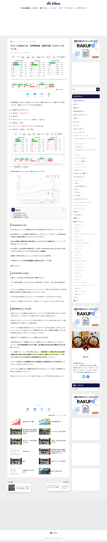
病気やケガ (78, 170)
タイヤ (77, 252)
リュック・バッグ (80, 282)
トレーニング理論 (80, 161)
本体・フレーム (80, 291)
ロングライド (79, 208)
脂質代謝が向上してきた (21, 217)
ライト (77, 279)
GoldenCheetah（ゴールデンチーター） (86, 140)
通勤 (77, 189)
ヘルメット (79, 270)
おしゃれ (76, 122)
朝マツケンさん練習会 (19, 126)
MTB (75, 104)
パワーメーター (80, 267)
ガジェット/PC (78, 129)
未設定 (76, 218)
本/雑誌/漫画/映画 (80, 186)
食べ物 (77, 192)
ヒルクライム (79, 164)
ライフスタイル (69, 8)
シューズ (78, 246)
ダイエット (79, 180)
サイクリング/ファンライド (83, 202)
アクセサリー (79, 225)
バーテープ (78, 264)
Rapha (76, 108)
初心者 (76, 211)
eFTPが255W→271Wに (20, 215)
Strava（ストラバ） (80, 115)
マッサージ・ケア (80, 167)
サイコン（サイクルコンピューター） (86, 234)
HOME (54, 533)
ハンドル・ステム (80, 261)
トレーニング (52, 8)
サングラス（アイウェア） (83, 243)
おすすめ (35, 8)
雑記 (75, 301)
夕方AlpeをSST (24, 113)
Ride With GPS (78, 111)
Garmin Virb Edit (79, 101)
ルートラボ (77, 195)
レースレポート (80, 205)
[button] (63, 209)
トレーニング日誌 (61, 415)
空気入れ (78, 294)
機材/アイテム (43, 8)
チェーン (78, 255)
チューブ (78, 258)
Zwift (76, 118)
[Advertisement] (53, 24)
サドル (77, 237)
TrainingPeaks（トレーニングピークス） (86, 151)
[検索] (98, 89)
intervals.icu (79, 144)
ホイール (78, 276)
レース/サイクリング (80, 8)
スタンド (78, 249)
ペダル (77, 273)
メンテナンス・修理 (80, 173)
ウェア (60, 8)
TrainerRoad (79, 147)
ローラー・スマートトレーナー (84, 285)
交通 (77, 183)
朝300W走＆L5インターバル (21, 120)
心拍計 (77, 288)
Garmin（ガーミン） (81, 135)
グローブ (78, 228)
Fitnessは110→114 (19, 213)
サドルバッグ (79, 240)
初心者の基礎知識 (25, 8)
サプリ (77, 155)
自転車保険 (78, 215)
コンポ (77, 231)
